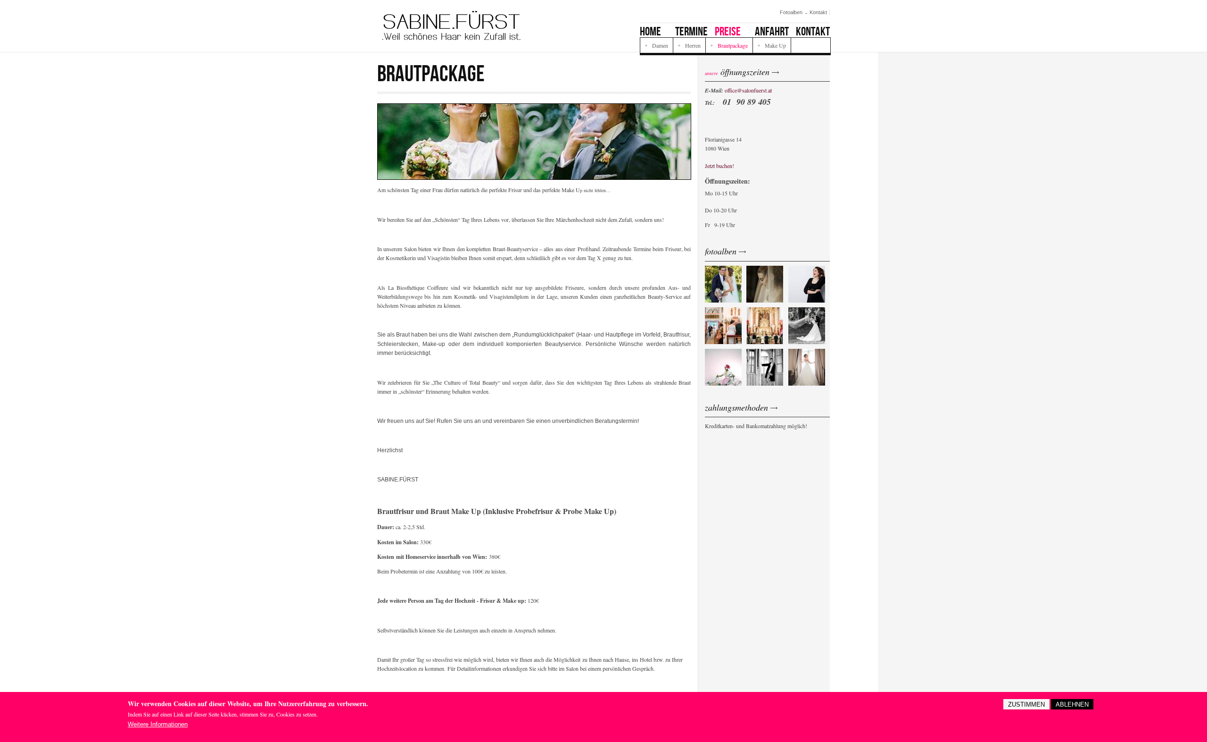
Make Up (775, 45)
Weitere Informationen (158, 724)
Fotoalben (791, 12)
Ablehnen (1072, 704)
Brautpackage (733, 45)
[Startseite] (451, 25)
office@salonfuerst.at (748, 90)
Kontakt (818, 12)
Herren (693, 45)
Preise (728, 31)
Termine (691, 31)
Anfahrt (772, 31)
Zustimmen (1026, 704)
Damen (660, 45)
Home (650, 31)
